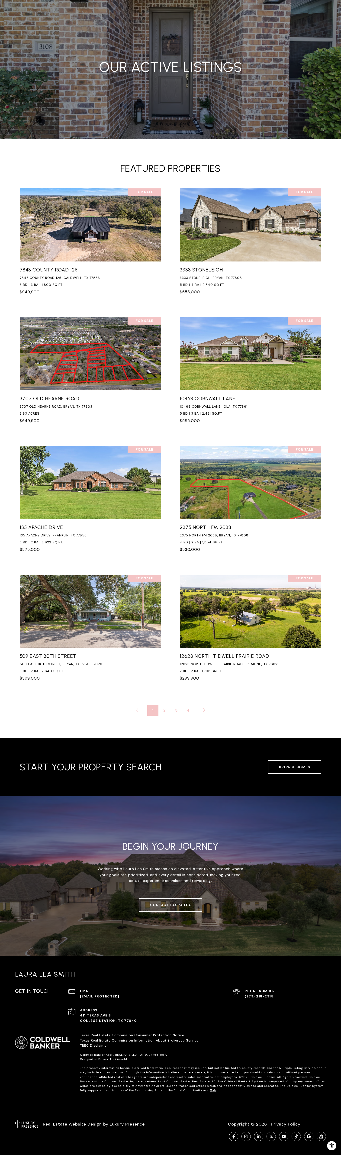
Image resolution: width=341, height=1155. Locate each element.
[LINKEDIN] (258, 1136)
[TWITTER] (271, 1136)
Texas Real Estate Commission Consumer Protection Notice (132, 1035)
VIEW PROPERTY (90, 244)
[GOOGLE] (308, 1136)
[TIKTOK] (296, 1136)
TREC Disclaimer (94, 1045)
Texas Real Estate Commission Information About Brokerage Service (139, 1040)
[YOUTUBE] (283, 1136)
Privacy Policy (285, 1124)
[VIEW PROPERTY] (90, 240)
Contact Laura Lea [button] (170, 905)
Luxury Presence (127, 1124)
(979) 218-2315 (259, 996)
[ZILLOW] (321, 1136)
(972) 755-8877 (155, 1055)
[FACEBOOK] (233, 1136)
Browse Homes (294, 767)
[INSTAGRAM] (246, 1136)
